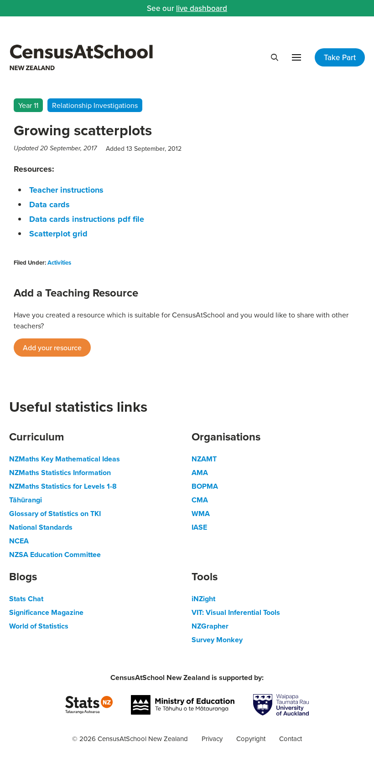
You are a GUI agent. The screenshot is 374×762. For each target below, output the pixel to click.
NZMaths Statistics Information (60, 472)
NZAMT (204, 459)
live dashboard (201, 8)
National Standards (41, 527)
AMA (200, 472)
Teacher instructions (66, 190)
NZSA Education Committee (55, 554)
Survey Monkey (217, 639)
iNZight (203, 598)
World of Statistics (38, 626)
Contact (290, 738)
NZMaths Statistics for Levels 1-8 (63, 486)
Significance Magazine (46, 612)
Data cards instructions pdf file (86, 219)
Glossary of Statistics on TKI (55, 513)
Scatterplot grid (58, 234)
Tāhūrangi (25, 500)
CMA (200, 500)
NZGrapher (210, 626)
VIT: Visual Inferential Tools (236, 612)
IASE (199, 527)
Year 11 (28, 105)
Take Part (340, 57)
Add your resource (52, 348)
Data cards (49, 204)
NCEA (19, 541)
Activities (59, 262)
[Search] (274, 57)
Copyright (250, 738)
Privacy (212, 738)
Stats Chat (26, 598)
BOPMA (205, 486)
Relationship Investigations (95, 105)
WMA (201, 513)
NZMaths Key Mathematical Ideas (64, 459)
